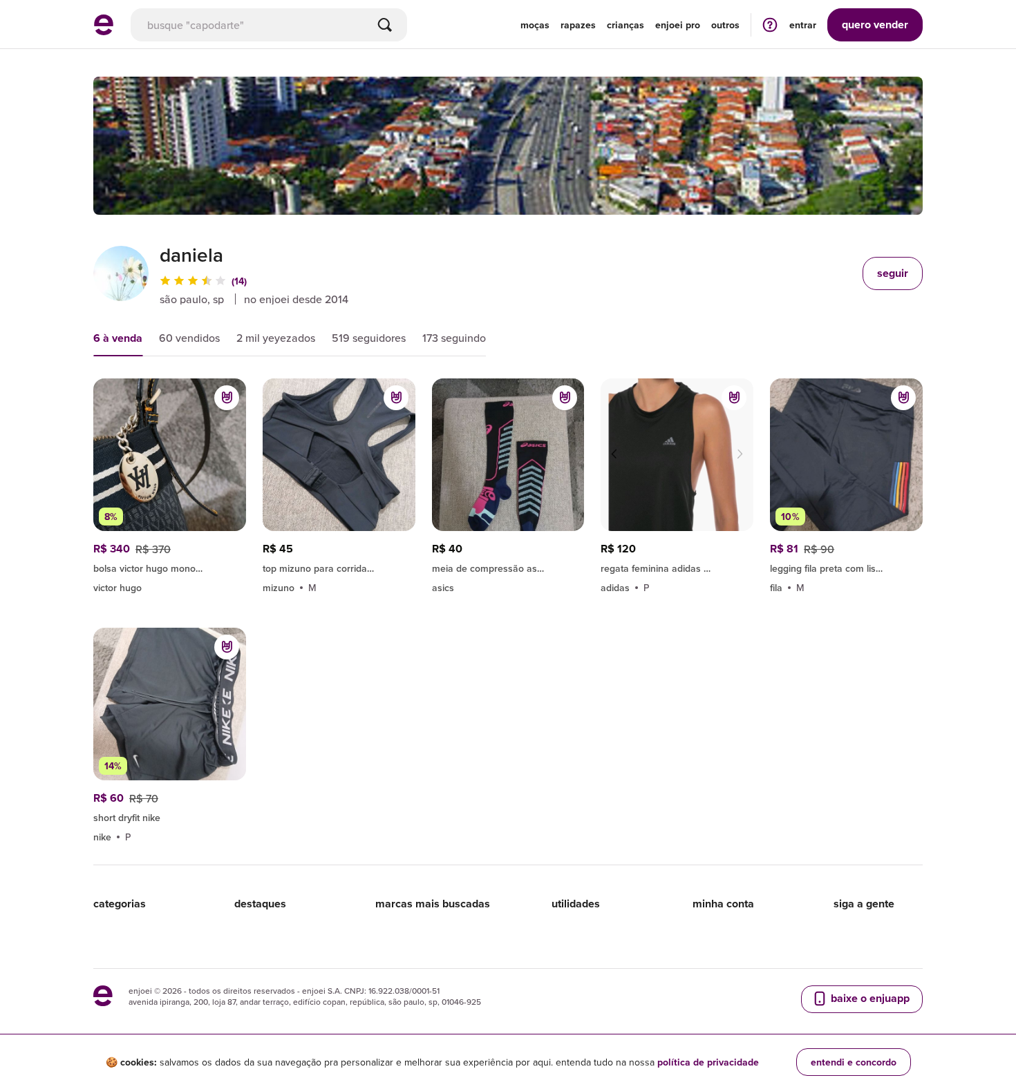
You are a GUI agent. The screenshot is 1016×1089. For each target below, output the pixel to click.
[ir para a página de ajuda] (770, 24)
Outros (725, 25)
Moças (534, 25)
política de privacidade (708, 1062)
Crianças (625, 25)
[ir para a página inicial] (103, 31)
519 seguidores (369, 337)
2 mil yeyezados (275, 337)
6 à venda (117, 338)
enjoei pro (677, 25)
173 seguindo (454, 337)
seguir (892, 273)
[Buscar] (385, 25)
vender (875, 24)
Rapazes (578, 25)
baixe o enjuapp (869, 998)
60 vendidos (189, 337)
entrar (802, 25)
